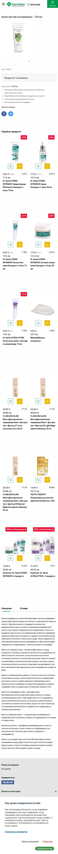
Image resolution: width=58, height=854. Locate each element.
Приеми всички (44, 848)
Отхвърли (47, 841)
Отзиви (24, 608)
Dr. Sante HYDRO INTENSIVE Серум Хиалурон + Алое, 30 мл (41, 184)
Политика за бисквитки (16, 831)
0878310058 (35, 5)
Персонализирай (30, 841)
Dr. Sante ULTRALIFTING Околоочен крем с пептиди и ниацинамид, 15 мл (15, 341)
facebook (8, 782)
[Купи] (20, 166)
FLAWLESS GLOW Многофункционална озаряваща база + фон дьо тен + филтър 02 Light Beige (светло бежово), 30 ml (42, 422)
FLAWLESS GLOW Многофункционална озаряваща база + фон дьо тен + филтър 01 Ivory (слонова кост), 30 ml (15, 422)
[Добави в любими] (11, 166)
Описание (6, 608)
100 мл (15, 86)
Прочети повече (8, 107)
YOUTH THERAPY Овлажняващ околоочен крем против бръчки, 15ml (42, 497)
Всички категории (10, 791)
